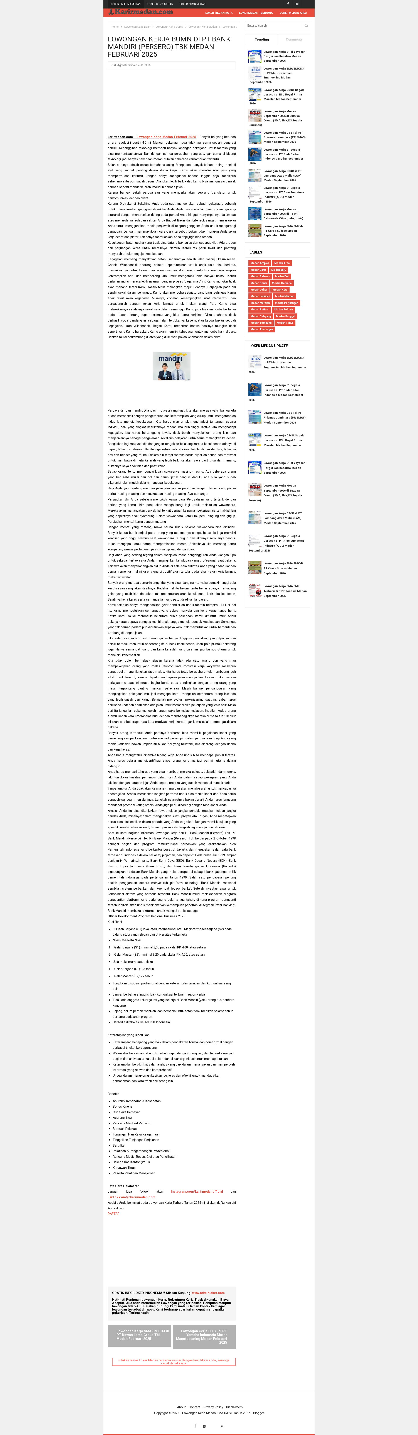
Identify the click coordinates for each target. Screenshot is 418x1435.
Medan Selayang (261, 316)
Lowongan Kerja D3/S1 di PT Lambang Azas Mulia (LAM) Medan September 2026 (283, 175)
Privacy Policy (213, 1407)
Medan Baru (278, 269)
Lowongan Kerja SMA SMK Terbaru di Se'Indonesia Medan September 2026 (285, 590)
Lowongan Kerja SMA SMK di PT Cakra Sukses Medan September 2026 (283, 231)
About (181, 1407)
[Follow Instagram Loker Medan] (296, 4)
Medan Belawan (260, 276)
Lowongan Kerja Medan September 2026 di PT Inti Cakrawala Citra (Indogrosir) (283, 214)
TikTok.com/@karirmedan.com (131, 1197)
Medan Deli (282, 276)
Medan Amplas (260, 263)
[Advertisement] (172, 103)
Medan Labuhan (260, 296)
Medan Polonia (283, 309)
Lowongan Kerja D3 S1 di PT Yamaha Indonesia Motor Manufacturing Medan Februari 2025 (201, 1337)
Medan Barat (258, 269)
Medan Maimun (284, 296)
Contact (194, 1407)
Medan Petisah (260, 309)
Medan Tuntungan (262, 329)
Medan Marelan (260, 303)
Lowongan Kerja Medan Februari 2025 (166, 137)
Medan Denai (259, 283)
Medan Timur (285, 322)
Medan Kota (280, 289)
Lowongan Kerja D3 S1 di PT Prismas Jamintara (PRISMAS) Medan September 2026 (285, 137)
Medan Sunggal (285, 316)
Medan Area (282, 263)
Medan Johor (259, 289)
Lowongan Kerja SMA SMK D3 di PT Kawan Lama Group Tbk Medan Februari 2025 (142, 1335)
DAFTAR (114, 1214)
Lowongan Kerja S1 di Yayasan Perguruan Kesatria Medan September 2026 (284, 56)
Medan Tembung (261, 322)
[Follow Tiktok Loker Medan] (305, 4)
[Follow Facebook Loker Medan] (287, 4)
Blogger (258, 1413)
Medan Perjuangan (286, 303)
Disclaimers (234, 1407)
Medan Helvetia (282, 283)
